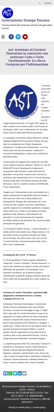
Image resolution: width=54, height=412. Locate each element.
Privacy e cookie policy (19, 407)
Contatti (47, 3)
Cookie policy (39, 407)
